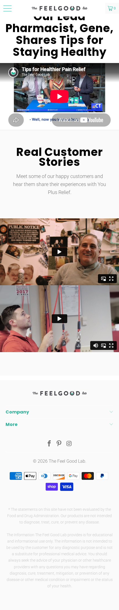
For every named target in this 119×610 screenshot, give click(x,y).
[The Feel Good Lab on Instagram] (69, 444)
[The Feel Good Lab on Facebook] (49, 444)
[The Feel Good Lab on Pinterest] (59, 444)
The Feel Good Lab (67, 461)
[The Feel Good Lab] (59, 8)
